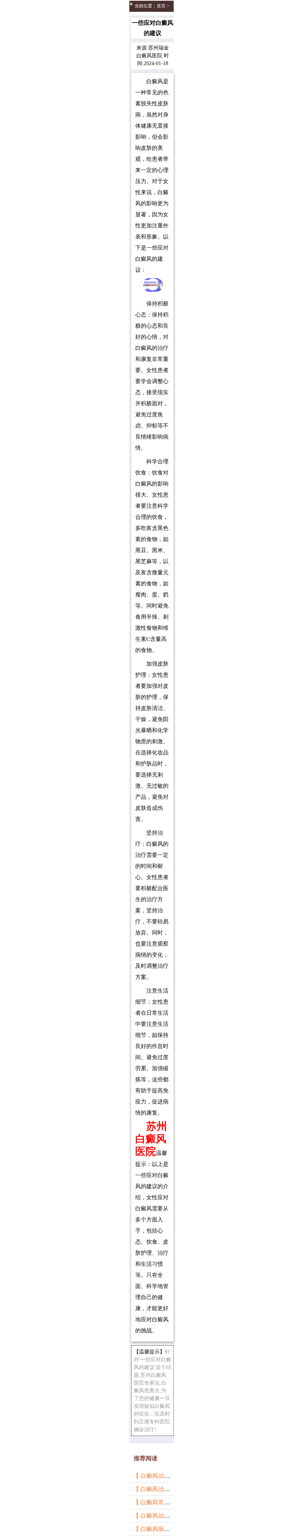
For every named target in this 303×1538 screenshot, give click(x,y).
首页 (161, 6)
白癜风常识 (146, 13)
